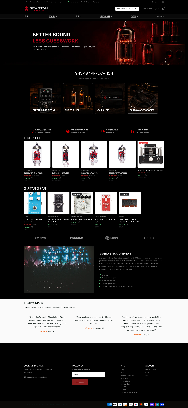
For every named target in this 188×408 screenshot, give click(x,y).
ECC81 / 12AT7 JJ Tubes (118, 173)
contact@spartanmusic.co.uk (38, 377)
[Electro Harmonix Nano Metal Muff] (58, 203)
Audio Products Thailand (129, 392)
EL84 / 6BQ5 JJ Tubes (60, 173)
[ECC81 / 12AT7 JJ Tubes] (122, 154)
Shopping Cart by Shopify (50, 404)
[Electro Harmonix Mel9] (82, 203)
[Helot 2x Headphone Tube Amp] (151, 154)
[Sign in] (157, 8)
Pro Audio (133, 16)
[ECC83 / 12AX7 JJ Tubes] (37, 154)
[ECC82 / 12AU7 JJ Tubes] (94, 154)
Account (150, 366)
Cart (146, 375)
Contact (123, 389)
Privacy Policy (126, 381)
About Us (124, 387)
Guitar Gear (52, 16)
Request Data (125, 384)
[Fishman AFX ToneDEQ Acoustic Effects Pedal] (130, 203)
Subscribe (80, 382)
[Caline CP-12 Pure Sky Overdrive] (35, 203)
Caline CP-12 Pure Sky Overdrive (33, 221)
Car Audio (160, 16)
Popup (32, 178)
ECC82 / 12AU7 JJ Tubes (90, 173)
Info (123, 366)
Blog (122, 370)
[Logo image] (41, 238)
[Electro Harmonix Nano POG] (106, 203)
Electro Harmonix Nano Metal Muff (58, 221)
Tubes (77, 16)
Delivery (123, 372)
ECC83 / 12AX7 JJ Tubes (33, 173)
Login (147, 372)
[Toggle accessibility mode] (163, 1)
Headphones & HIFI (105, 16)
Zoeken (136, 9)
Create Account (151, 370)
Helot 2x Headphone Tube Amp (150, 170)
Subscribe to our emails (81, 370)
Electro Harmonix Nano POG (105, 221)
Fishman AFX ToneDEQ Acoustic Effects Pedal (129, 221)
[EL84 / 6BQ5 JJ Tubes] (65, 154)
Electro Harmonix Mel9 (81, 219)
